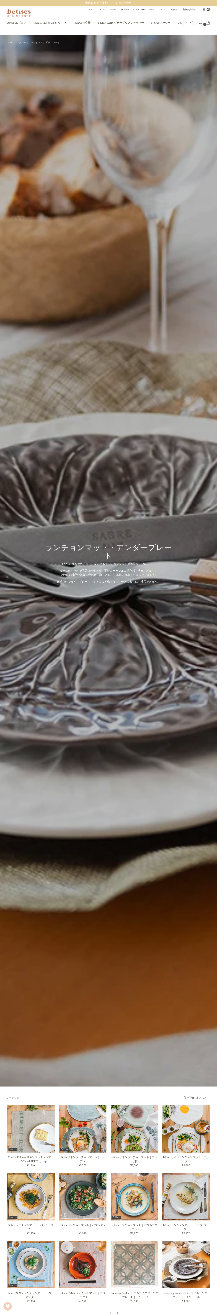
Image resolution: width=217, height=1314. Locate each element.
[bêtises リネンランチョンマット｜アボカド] (134, 1129)
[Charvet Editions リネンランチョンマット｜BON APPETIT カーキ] (31, 1129)
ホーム (10, 42)
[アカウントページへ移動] (199, 22)
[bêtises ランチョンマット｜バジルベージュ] (186, 1196)
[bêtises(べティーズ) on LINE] (208, 9)
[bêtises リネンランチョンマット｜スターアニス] (82, 1264)
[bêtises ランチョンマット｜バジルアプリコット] (134, 1196)
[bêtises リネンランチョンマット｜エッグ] (186, 1129)
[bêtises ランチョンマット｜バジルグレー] (82, 1196)
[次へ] (186, 23)
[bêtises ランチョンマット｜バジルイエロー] (31, 1196)
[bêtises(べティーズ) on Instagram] (203, 9)
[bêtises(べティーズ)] (19, 13)
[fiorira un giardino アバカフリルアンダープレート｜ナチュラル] (186, 1264)
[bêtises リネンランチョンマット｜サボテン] (82, 1129)
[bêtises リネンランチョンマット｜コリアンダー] (31, 1264)
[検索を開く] (192, 22)
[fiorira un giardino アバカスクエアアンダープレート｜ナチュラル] (134, 1264)
